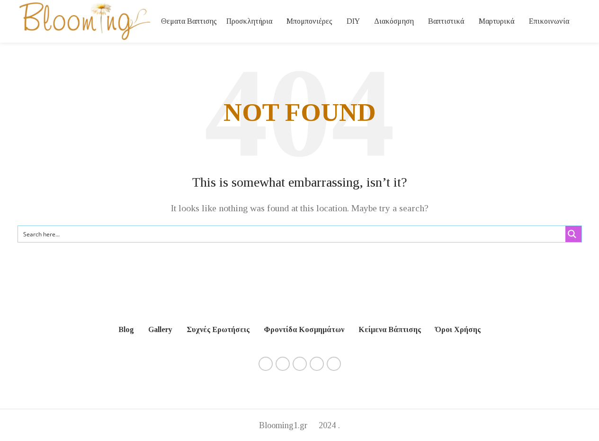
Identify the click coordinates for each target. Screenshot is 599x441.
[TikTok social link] (334, 364)
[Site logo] (85, 20)
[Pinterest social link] (317, 364)
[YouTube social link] (300, 364)
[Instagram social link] (283, 364)
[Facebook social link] (266, 364)
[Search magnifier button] (573, 234)
